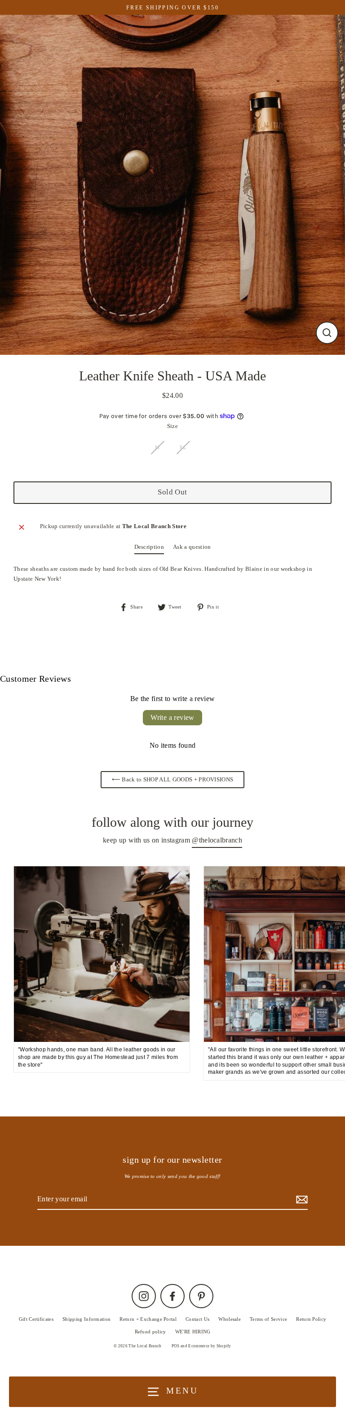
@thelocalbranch (217, 840)
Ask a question (192, 547)
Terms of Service (268, 1319)
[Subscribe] (300, 1199)
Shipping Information (86, 1319)
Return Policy (311, 1319)
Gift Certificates (36, 1319)
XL (182, 447)
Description (149, 547)
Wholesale (229, 1319)
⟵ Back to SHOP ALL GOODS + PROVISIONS (173, 779)
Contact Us (197, 1319)
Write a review (172, 717)
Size (172, 426)
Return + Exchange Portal (148, 1319)
